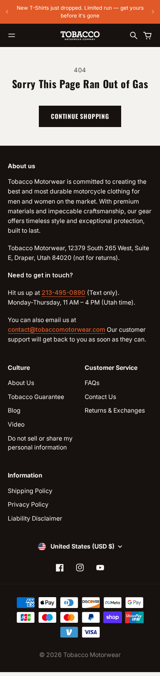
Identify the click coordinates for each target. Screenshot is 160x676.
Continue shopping (80, 116)
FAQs (92, 383)
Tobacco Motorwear (92, 655)
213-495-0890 (63, 292)
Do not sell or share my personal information (40, 443)
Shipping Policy (30, 491)
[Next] (153, 12)
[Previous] (7, 12)
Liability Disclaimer (35, 518)
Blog (14, 410)
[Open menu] (12, 35)
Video (16, 424)
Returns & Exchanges (115, 410)
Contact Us (100, 397)
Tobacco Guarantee (36, 397)
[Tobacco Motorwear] (80, 35)
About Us (21, 383)
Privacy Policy (28, 504)
